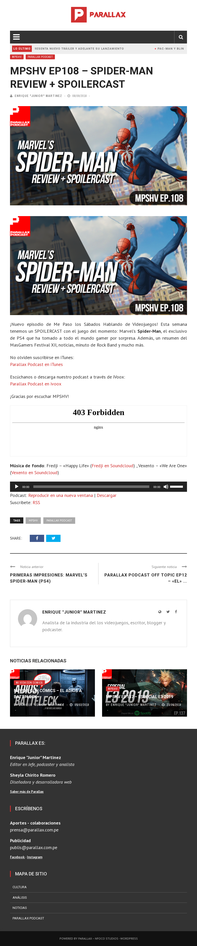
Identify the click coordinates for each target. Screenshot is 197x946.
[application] (98, 487)
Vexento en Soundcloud (34, 472)
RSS (36, 502)
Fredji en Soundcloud (112, 466)
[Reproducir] (16, 486)
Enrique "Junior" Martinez (38, 96)
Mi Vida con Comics (29, 682)
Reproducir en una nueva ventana (60, 495)
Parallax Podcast (40, 57)
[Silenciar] (166, 486)
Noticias (20, 908)
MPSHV (17, 57)
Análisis (20, 897)
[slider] (177, 486)
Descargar (106, 495)
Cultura (20, 887)
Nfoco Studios (106, 938)
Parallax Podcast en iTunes (36, 364)
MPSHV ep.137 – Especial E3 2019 (139, 696)
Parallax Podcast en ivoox (35, 384)
